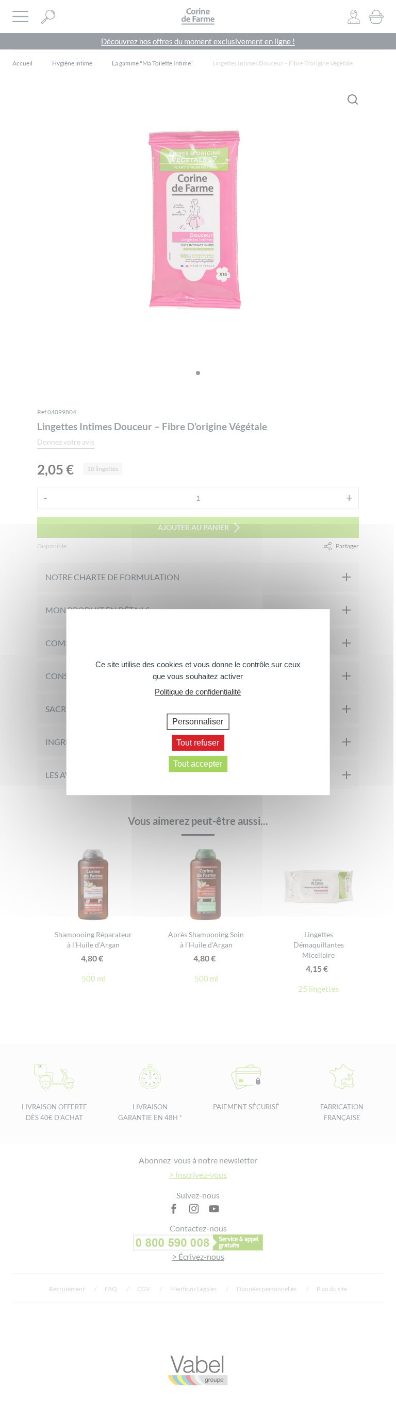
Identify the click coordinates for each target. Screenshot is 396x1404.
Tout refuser (197, 742)
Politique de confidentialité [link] (198, 691)
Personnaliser (197, 721)
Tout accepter (197, 763)
